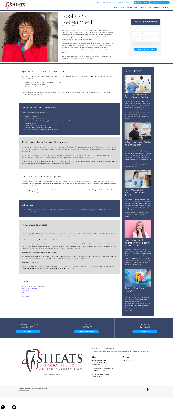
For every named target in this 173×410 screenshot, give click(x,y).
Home (115, 7)
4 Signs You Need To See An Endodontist (138, 143)
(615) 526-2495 (26, 297)
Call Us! (160, 3)
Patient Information (132, 7)
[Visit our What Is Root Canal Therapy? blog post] (138, 286)
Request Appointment (86, 331)
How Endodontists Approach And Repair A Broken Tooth (137, 243)
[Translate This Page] (14, 407)
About (122, 7)
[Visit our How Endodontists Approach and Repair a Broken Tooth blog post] (138, 238)
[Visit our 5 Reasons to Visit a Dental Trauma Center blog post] (138, 92)
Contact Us (165, 7)
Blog (150, 7)
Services (143, 7)
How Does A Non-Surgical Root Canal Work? (135, 192)
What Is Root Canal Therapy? (135, 289)
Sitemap (28, 390)
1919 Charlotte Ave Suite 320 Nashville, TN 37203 (115, 3)
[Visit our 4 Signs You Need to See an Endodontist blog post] (138, 140)
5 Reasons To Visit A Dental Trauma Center (136, 96)
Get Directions (28, 331)
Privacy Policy (22, 390)
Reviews (156, 7)
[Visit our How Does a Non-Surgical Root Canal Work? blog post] (138, 187)
